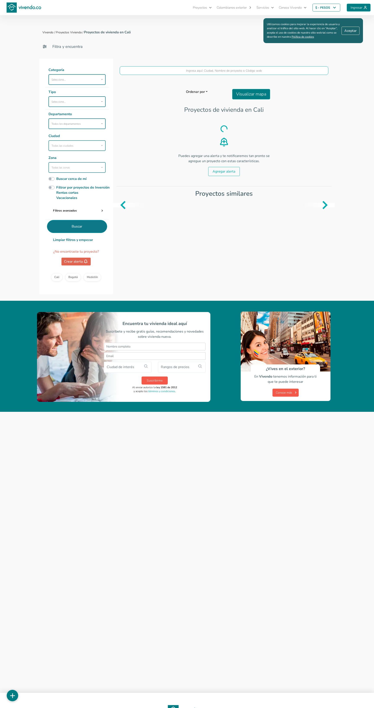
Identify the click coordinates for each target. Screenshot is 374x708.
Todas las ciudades (62, 145)
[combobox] (224, 70)
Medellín (92, 277)
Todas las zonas (61, 167)
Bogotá (73, 277)
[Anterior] (116, 205)
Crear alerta (73, 261)
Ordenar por (195, 91)
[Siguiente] (331, 205)
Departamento (60, 114)
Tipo (52, 92)
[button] (200, 7)
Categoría (56, 70)
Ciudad (54, 136)
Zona (52, 157)
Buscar (77, 226)
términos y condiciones (161, 391)
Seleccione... (59, 79)
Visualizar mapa (251, 94)
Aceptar (350, 30)
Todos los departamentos (66, 124)
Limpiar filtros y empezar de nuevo (73, 240)
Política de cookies (303, 37)
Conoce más (284, 393)
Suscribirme (155, 380)
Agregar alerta (224, 171)
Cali (56, 277)
